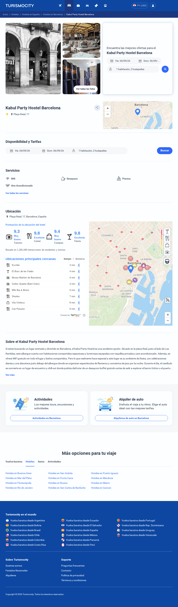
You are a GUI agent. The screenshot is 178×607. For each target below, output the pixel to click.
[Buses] (105, 5)
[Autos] (87, 5)
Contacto (66, 570)
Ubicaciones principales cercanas (31, 259)
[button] (153, 5)
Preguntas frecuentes (72, 565)
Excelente (39, 237)
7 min (72, 296)
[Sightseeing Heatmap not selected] (167, 252)
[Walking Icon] (79, 265)
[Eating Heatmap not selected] (167, 238)
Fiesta (77, 241)
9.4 (57, 231)
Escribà (15, 265)
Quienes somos (14, 565)
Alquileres (11, 575)
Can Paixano (18, 309)
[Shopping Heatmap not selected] (167, 245)
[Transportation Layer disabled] (167, 261)
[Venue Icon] (8, 265)
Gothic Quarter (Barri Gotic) (25, 284)
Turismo (18, 243)
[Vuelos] (20, 5)
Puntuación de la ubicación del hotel (25, 224)
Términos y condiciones (73, 580)
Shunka (15, 296)
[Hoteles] (69, 5)
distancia (79, 259)
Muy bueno (17, 238)
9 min (72, 309)
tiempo (67, 259)
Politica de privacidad (72, 575)
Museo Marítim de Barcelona (26, 277)
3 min (72, 265)
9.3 (16, 231)
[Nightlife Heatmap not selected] (167, 231)
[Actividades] (96, 5)
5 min (72, 290)
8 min (72, 302)
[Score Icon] (9, 236)
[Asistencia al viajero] (78, 5)
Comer (37, 241)
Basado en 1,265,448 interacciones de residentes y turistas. (36, 249)
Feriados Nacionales (16, 570)
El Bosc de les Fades (23, 271)
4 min (72, 271)
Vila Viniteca (18, 302)
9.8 (37, 233)
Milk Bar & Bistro (20, 290)
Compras (58, 243)
